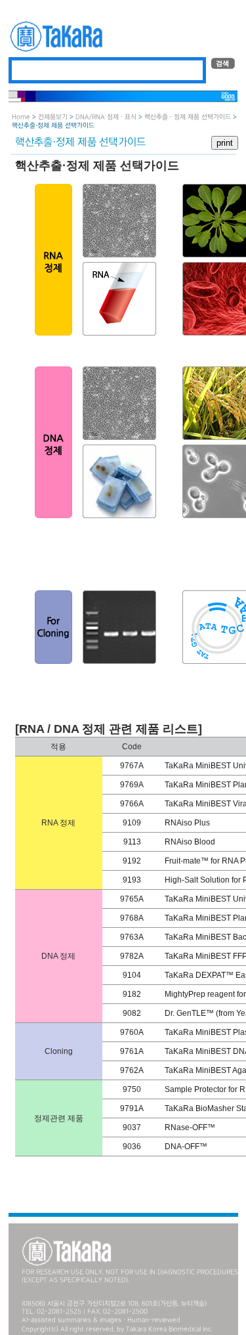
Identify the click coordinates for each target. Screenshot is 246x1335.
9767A (132, 765)
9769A (132, 784)
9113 (132, 841)
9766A (132, 803)
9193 (132, 880)
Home (21, 117)
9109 (132, 822)
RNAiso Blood (190, 841)
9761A (132, 1051)
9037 (132, 1127)
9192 (132, 860)
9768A (132, 918)
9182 (132, 994)
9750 (132, 1089)
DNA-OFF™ (186, 1146)
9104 (132, 975)
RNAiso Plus (187, 822)
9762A (132, 1070)
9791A (132, 1108)
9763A (132, 937)
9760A (132, 1032)
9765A (132, 899)
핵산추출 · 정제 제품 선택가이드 (187, 117)
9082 (132, 1013)
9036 (132, 1146)
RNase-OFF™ (190, 1127)
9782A (132, 956)
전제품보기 (53, 117)
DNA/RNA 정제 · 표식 (105, 117)
